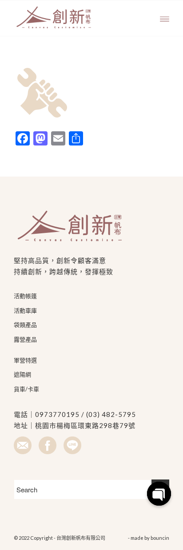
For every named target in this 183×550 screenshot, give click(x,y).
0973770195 (57, 414)
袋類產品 (25, 324)
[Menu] (164, 18)
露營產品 (25, 339)
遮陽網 (22, 374)
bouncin (160, 538)
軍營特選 (25, 360)
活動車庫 (25, 310)
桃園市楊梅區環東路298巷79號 (85, 425)
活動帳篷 (25, 295)
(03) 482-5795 (111, 414)
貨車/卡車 (26, 389)
